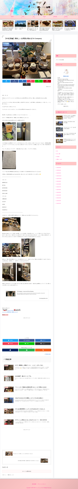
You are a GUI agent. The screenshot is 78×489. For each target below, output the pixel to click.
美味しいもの (6, 314)
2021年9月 (59, 181)
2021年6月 (59, 189)
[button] (75, 59)
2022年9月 (59, 167)
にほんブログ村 (11, 310)
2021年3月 (59, 197)
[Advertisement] (26, 90)
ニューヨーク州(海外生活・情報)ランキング (10, 312)
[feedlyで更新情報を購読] (27, 350)
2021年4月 (59, 195)
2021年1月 (59, 203)
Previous (1, 25)
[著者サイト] (10, 350)
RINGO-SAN (66, 76)
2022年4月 (59, 170)
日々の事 (58, 153)
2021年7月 (59, 186)
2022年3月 (59, 173)
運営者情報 (34, 484)
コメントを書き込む (26, 471)
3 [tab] (40, 32)
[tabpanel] (8, 25)
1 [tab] (37, 32)
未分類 (58, 156)
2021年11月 (59, 175)
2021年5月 (59, 192)
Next (77, 25)
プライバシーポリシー (42, 484)
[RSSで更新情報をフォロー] (43, 350)
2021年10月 (59, 178)
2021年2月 (59, 200)
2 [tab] (39, 32)
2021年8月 (59, 184)
